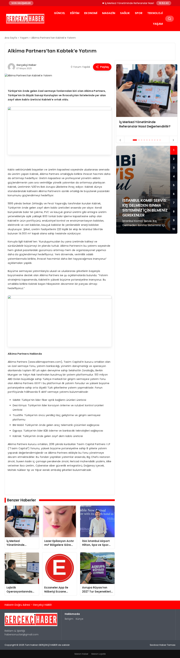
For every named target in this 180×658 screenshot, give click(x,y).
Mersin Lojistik (98, 653)
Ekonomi (90, 13)
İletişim (69, 619)
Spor (138, 13)
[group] (146, 100)
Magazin (108, 13)
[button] (135, 140)
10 (173, 229)
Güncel (59, 13)
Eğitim (74, 13)
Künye (79, 619)
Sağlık (125, 13)
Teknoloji (155, 13)
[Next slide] (173, 140)
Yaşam (158, 24)
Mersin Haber (81, 653)
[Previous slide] (120, 140)
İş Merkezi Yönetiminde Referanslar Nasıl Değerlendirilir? (129, 3)
